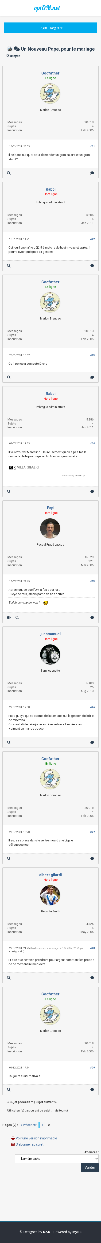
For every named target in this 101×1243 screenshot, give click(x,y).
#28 (92, 948)
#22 (92, 239)
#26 (92, 707)
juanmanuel (50, 634)
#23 (92, 355)
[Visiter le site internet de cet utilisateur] (8, 617)
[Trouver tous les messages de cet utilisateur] (8, 173)
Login (43, 28)
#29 (92, 1067)
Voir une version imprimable (36, 1138)
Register (56, 28)
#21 (92, 146)
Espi (50, 508)
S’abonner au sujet (29, 1144)
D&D (46, 1232)
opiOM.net (47, 8)
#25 (92, 581)
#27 (92, 832)
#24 (92, 443)
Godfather (50, 73)
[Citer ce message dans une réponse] (92, 173)
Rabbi (50, 189)
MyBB (77, 1232)
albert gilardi (50, 875)
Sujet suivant (44, 1102)
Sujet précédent (21, 1102)
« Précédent (29, 1125)
